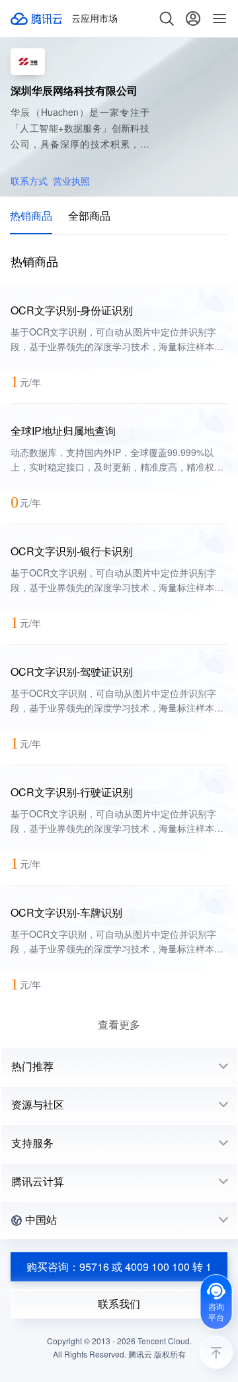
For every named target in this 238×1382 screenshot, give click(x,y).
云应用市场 (94, 18)
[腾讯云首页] (37, 18)
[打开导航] (219, 18)
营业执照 (71, 180)
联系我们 (119, 1303)
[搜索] (167, 18)
